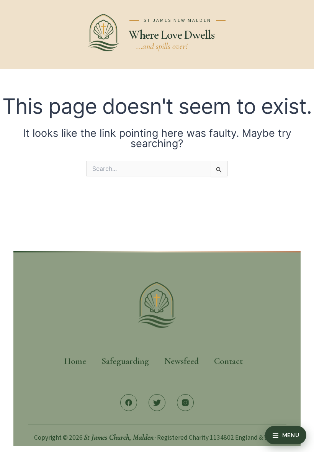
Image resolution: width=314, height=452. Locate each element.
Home (75, 361)
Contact (228, 361)
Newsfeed (181, 361)
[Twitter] (157, 402)
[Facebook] (128, 402)
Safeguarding (125, 361)
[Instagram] (185, 402)
